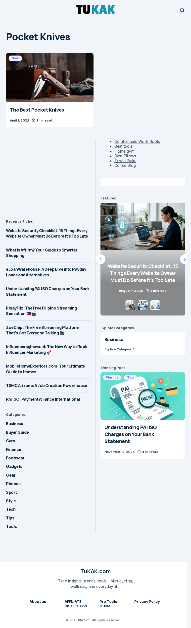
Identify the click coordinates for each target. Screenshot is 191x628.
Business (14, 423)
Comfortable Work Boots (137, 141)
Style (11, 500)
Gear (15, 58)
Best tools (123, 146)
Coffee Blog (125, 165)
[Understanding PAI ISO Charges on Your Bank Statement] (142, 396)
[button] (9, 10)
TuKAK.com (95, 571)
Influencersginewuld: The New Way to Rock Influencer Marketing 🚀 (46, 349)
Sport (11, 492)
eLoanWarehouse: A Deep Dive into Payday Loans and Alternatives (46, 271)
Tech (10, 509)
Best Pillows (125, 155)
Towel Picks (125, 160)
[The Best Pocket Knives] (50, 77)
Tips (10, 518)
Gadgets (14, 466)
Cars (10, 440)
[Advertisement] (48, 174)
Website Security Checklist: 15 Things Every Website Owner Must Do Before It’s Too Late (47, 233)
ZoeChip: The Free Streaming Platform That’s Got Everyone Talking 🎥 (42, 330)
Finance (13, 449)
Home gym (124, 151)
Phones (13, 483)
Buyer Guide (17, 432)
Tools (11, 526)
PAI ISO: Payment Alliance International (43, 399)
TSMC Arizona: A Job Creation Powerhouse (46, 385)
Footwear (15, 458)
